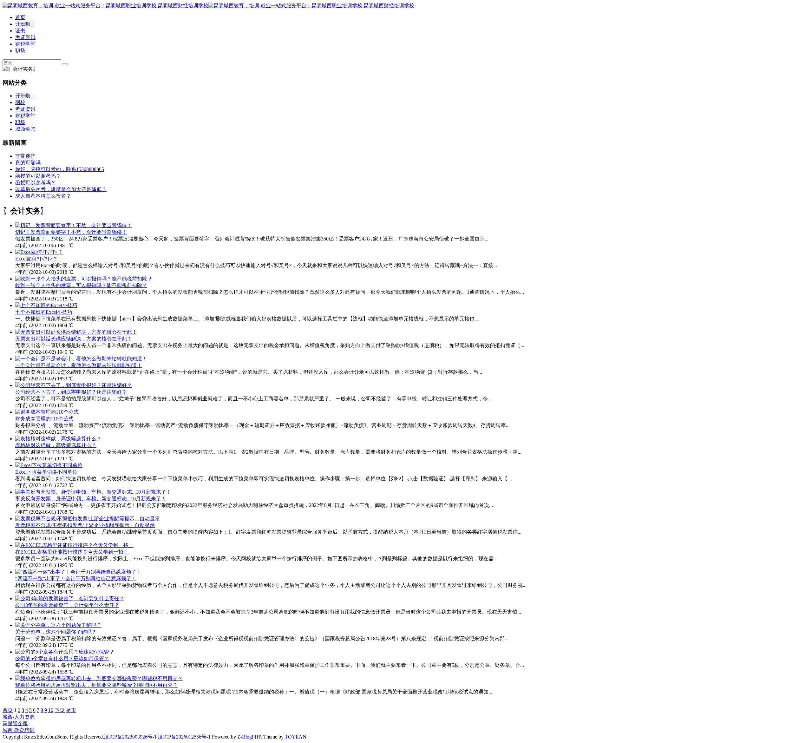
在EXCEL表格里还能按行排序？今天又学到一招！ (71, 552)
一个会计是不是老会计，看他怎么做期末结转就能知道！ (78, 365)
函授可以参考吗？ (35, 182)
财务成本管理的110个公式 (44, 418)
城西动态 (25, 129)
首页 (20, 17)
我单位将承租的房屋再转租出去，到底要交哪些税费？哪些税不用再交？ (96, 685)
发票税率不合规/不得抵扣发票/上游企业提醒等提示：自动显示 (85, 525)
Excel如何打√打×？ (36, 258)
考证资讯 (25, 37)
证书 (20, 30)
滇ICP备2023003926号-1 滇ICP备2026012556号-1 (157, 737)
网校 (20, 102)
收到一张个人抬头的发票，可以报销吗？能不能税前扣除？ (81, 285)
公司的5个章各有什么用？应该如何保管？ (62, 658)
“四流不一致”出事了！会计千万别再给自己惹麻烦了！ (75, 578)
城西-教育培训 (19, 730)
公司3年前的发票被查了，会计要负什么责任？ (67, 605)
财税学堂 (25, 44)
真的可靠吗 (28, 162)
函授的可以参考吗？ (38, 176)
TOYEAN (295, 737)
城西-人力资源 (19, 717)
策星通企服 (15, 723)
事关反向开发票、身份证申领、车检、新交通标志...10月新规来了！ (90, 498)
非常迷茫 (25, 156)
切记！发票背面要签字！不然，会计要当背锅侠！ (71, 232)
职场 (20, 50)
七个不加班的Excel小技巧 (43, 312)
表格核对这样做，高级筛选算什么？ (55, 445)
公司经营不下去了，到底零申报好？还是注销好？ (71, 392)
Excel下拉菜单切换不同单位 (46, 472)
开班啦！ (25, 24)
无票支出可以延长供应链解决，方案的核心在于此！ (73, 338)
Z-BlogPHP (249, 737)
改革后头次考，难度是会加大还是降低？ (61, 189)
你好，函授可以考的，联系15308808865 (59, 169)
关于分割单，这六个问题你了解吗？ (55, 632)
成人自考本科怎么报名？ (43, 196)
